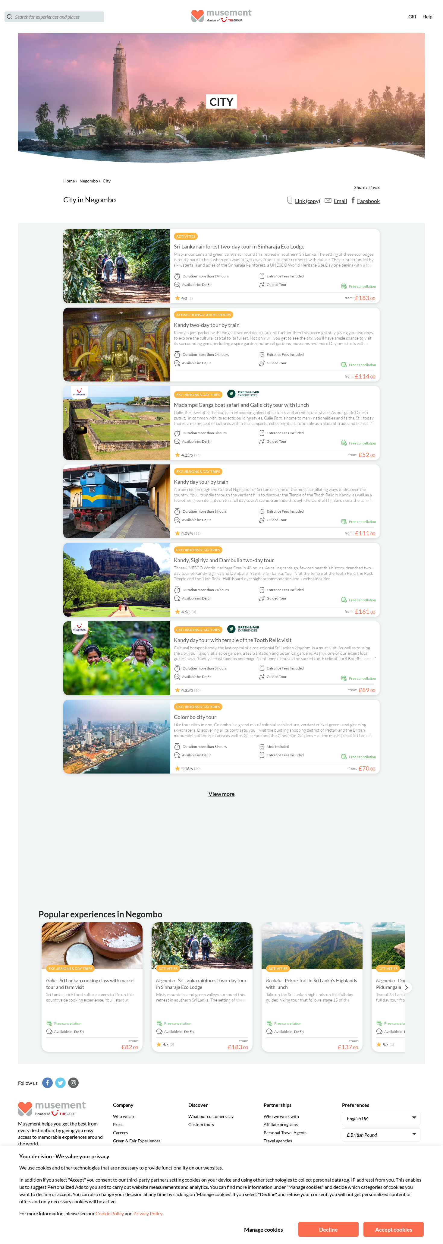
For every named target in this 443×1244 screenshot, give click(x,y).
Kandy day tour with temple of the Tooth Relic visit (233, 640)
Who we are (124, 1116)
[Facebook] (47, 1083)
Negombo (89, 180)
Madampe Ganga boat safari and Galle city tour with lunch (241, 404)
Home (69, 180)
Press (118, 1124)
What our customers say (211, 1116)
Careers (120, 1132)
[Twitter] (60, 1083)
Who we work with (281, 1116)
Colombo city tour (195, 717)
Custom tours (201, 1124)
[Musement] (221, 17)
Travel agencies (278, 1140)
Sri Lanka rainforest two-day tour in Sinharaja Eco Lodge (239, 246)
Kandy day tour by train (201, 481)
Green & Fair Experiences (136, 1140)
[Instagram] (73, 1083)
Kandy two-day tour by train (207, 324)
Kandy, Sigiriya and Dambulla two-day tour (224, 560)
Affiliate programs (281, 1124)
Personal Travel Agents (285, 1132)
